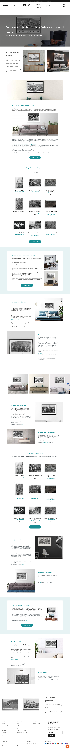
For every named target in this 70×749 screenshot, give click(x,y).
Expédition (19, 725)
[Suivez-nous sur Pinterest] (31, 743)
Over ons (4, 734)
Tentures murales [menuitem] (32, 9)
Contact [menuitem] (3, 13)
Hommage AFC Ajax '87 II (19, 190)
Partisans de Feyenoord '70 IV (35, 190)
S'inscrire (51, 735)
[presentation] (6, 384)
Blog (18, 734)
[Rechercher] (24, 5)
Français (4, 741)
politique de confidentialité (22, 732)
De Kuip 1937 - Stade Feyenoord (50, 191)
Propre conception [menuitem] (40, 9)
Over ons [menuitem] (62, 9)
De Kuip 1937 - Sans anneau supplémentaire (50, 212)
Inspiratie (4, 732)
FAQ (18, 723)
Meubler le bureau (36, 723)
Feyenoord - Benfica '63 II (19, 232)
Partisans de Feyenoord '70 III (50, 232)
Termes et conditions (21, 730)
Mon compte (39, 7)
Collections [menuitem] (12, 9)
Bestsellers (4, 730)
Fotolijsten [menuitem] (57, 9)
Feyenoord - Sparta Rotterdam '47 (35, 233)
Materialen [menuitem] (24, 9)
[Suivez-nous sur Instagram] (29, 743)
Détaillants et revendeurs (38, 725)
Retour (18, 726)
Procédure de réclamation (22, 728)
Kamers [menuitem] (18, 9)
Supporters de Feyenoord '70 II (19, 211)
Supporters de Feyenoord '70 (35, 211)
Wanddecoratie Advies (6, 726)
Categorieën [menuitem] (4, 9)
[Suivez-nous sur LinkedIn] (35, 743)
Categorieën (4, 723)
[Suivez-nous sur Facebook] (27, 743)
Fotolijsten (4, 728)
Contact (3, 735)
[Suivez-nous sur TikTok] (33, 743)
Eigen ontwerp (5, 725)
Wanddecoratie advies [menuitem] (49, 9)
